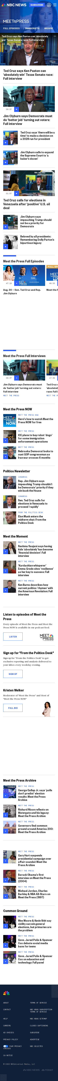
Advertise (34, 1039)
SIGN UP (13, 673)
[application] (29, 49)
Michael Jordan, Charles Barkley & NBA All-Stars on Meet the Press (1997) (34, 894)
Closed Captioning (39, 1025)
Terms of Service (38, 1003)
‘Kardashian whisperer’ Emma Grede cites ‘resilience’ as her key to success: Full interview (35, 570)
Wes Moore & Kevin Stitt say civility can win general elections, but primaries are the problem (34, 925)
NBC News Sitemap (38, 1019)
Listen (13, 636)
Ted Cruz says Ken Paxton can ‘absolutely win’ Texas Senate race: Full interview (25, 38)
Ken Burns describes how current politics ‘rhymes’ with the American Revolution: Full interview (35, 589)
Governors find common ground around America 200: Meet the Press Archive (35, 829)
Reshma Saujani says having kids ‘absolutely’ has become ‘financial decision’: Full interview (35, 550)
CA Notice (8, 1055)
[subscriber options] (49, 5)
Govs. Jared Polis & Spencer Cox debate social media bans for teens (35, 943)
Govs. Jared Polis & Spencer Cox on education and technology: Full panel (35, 959)
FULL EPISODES (11, 28)
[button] (29, 48)
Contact (7, 1009)
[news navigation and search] (55, 5)
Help (5, 1019)
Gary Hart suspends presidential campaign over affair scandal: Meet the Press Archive (34, 860)
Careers (7, 1025)
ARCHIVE (48, 28)
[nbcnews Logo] (6, 993)
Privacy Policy (10, 1039)
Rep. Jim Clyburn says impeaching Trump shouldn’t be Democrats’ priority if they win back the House (35, 485)
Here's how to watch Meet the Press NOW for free (35, 420)
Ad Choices (8, 1032)
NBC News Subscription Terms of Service (41, 1010)
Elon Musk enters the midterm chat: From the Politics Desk (32, 519)
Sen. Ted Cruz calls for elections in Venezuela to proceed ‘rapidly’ (33, 503)
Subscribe (34, 1032)
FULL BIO (13, 707)
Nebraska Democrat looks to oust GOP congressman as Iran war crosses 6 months (35, 454)
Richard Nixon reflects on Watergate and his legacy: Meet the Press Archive (33, 812)
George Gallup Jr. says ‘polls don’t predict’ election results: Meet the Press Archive (35, 795)
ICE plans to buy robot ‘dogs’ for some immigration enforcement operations (35, 438)
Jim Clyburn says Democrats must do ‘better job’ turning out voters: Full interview (22, 388)
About (6, 1003)
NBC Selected (36, 1046)
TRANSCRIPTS (31, 28)
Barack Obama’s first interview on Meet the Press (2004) (34, 878)
